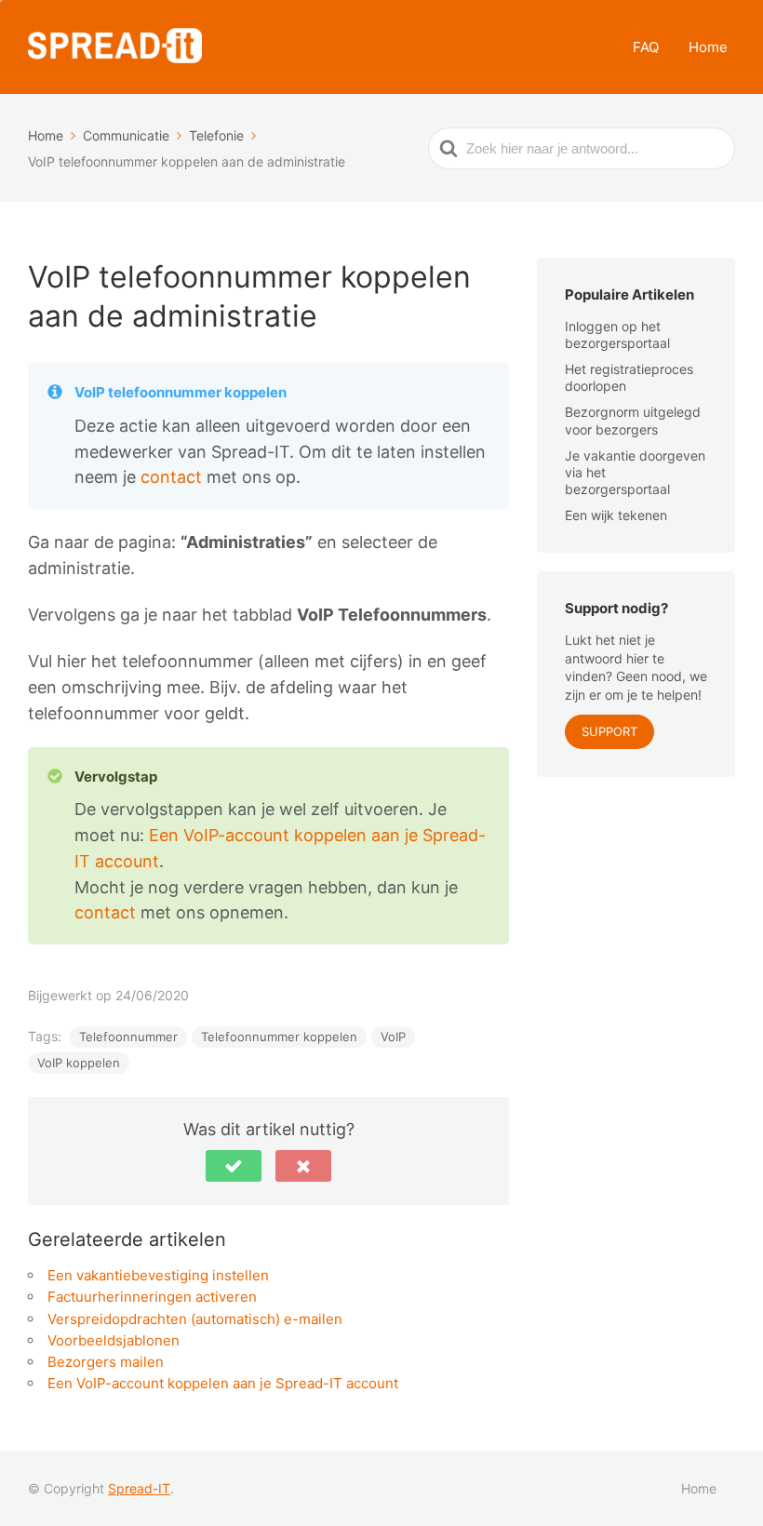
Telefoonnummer (128, 1036)
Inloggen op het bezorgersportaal (617, 334)
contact (174, 477)
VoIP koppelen (78, 1062)
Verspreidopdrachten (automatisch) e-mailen (194, 1319)
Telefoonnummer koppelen (279, 1036)
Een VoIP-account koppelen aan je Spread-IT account (222, 1383)
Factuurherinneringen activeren (152, 1296)
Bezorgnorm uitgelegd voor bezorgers (633, 420)
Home (708, 47)
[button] (233, 1166)
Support (609, 731)
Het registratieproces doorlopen (629, 377)
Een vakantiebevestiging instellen (158, 1275)
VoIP (393, 1036)
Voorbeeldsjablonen (113, 1340)
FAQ (646, 47)
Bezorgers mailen (105, 1362)
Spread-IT (139, 1488)
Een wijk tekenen (616, 515)
